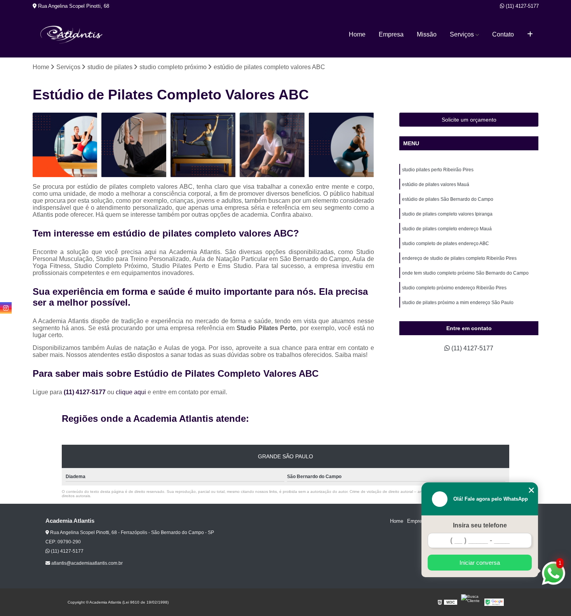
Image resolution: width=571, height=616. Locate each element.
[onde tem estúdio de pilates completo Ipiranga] (134, 145)
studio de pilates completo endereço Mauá (447, 228)
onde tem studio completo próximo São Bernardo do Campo (465, 273)
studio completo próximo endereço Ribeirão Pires (454, 288)
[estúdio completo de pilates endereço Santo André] (272, 145)
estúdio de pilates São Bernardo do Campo (447, 199)
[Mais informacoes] (530, 34)
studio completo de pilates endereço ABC (445, 243)
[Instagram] (6, 308)
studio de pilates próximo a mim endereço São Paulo (458, 302)
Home (357, 34)
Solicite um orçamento (469, 120)
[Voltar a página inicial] (71, 35)
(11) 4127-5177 (521, 6)
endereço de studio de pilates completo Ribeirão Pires (459, 258)
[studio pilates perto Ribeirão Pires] (341, 145)
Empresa (391, 34)
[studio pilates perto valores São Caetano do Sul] (65, 145)
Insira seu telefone (480, 525)
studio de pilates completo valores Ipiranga (447, 214)
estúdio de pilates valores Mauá (435, 184)
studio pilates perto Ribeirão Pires (438, 169)
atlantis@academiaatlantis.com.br (86, 563)
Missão (427, 34)
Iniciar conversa (480, 562)
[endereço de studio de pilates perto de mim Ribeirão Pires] (203, 145)
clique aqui (131, 392)
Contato (503, 34)
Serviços (462, 34)
